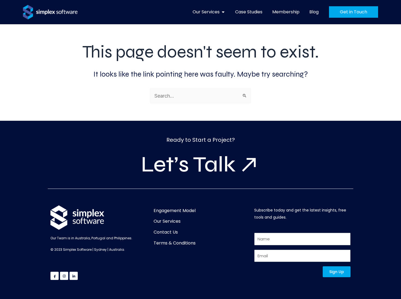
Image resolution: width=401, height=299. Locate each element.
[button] (223, 12)
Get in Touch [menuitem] (353, 12)
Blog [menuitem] (314, 12)
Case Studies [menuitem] (248, 12)
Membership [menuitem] (286, 12)
